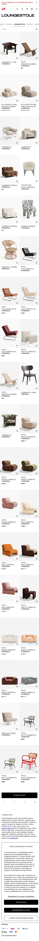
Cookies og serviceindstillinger (21, 918)
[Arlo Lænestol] (29, 504)
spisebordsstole (7, 828)
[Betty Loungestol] (29, 717)
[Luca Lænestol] (29, 250)
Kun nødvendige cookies (21, 910)
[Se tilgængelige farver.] (22, 68)
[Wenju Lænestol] (10, 631)
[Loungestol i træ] (10, 46)
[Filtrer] (36, 29)
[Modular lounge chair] (10, 717)
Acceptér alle (21, 902)
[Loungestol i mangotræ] (29, 376)
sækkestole (14, 838)
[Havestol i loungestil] (10, 250)
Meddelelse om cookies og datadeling (21, 896)
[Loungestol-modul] (10, 169)
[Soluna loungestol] (10, 88)
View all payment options (9, 935)
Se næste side (19, 795)
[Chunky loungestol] (29, 210)
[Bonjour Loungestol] (29, 46)
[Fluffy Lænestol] (29, 169)
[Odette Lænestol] (29, 589)
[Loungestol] (10, 130)
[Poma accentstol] (29, 88)
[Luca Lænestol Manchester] (10, 291)
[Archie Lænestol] (29, 418)
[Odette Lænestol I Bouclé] (29, 333)
